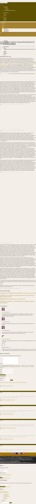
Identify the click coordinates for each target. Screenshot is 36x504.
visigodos (25, 436)
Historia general (22, 46)
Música (10, 450)
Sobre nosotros (6, 12)
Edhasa (1, 457)
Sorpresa (1, 455)
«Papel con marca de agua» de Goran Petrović (9, 408)
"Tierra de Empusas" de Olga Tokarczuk (8, 394)
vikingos (29, 462)
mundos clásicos (17, 288)
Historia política (5, 435)
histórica (30, 458)
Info (2, 11)
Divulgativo (12, 436)
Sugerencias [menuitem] (5, 498)
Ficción (3, 23)
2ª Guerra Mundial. (3, 456)
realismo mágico (2, 411)
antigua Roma (24, 456)
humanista (5, 397)
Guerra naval (26, 425)
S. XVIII (33, 425)
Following (3, 25)
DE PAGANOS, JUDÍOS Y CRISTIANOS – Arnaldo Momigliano (12, 298)
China (1, 288)
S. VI (22, 436)
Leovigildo (20, 436)
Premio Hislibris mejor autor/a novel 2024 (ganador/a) (19, 449)
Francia (32, 457)
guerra (4, 458)
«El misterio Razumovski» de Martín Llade (9, 447)
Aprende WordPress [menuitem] (7, 496)
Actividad (5, 17)
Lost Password (7, 477)
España (20, 425)
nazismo (19, 459)
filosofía (29, 457)
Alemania (13, 456)
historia (21, 458)
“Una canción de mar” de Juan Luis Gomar (9, 422)
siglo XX (25, 462)
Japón (11, 459)
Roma (16, 460)
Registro (3, 27)
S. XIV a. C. (14, 411)
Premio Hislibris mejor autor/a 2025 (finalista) (17, 424)
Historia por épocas (28, 46)
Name (1, 369)
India (10, 288)
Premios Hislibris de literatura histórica (9, 10)
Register (4, 477)
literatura (16, 459)
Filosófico (1, 397)
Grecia (3, 288)
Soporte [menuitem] (5, 497)
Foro (4, 20)
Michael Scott (13, 288)
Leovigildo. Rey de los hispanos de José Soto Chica (10, 433)
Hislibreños (3, 16)
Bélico (15, 425)
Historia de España (26, 458)
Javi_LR (1, 46)
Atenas (27, 456)
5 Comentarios (8, 46)
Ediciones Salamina (4, 457)
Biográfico (8, 436)
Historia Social (10, 435)
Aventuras (12, 425)
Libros (3, 5)
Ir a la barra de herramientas (4, 492)
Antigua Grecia (19, 456)
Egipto (11, 457)
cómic (29, 456)
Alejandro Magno (9, 456)
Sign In (9, 486)
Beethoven (6, 450)
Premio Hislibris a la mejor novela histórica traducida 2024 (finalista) (21, 410)
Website (1, 373)
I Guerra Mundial (15, 397)
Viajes (27, 462)
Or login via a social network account (5, 474)
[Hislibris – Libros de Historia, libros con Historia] (4, 34)
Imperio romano (6, 288)
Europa (26, 457)
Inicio (2, 4)
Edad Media (33, 456)
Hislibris (16, 458)
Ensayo (13, 457)
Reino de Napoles (10, 411)
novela (23, 459)
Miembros (5, 19)
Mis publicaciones (6, 30)
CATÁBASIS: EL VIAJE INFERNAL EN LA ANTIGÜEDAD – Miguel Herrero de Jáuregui (18, 293)
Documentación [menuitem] (6, 495)
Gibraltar (22, 425)
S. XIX (12, 450)
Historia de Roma (17, 46)
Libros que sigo (6, 31)
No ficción (7, 9)
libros (14, 459)
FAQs (4, 13)
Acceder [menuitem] (3, 499)
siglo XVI (22, 462)
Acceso (3, 26)
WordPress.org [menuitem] (6, 494)
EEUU (9, 457)
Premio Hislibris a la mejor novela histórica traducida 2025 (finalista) (21, 396)
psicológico (8, 397)
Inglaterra (30, 425)
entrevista (16, 457)
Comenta (1, 363)
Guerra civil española (10, 458)
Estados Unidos (23, 457)
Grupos (5, 18)
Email (1, 371)
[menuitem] (19, 502)
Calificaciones (6, 6)
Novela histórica (28, 459)
